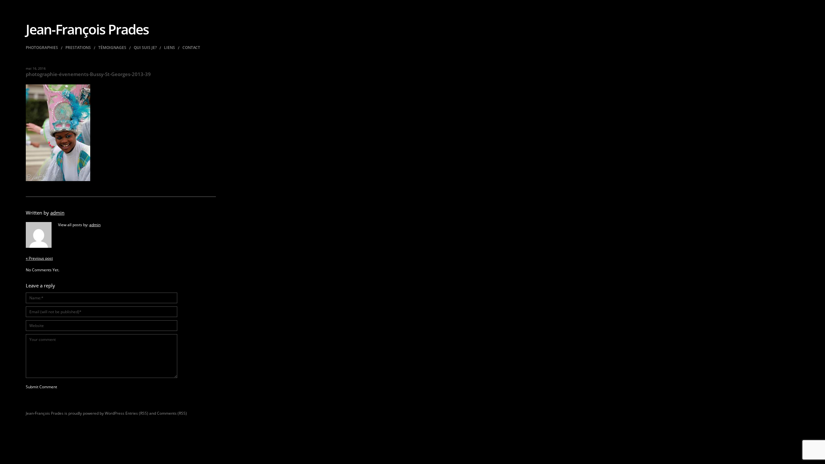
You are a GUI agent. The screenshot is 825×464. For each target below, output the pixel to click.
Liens (169, 48)
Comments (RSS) (172, 413)
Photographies (42, 48)
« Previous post (39, 258)
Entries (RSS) (136, 413)
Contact (191, 48)
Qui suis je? (145, 48)
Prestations (78, 48)
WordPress (114, 413)
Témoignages (112, 48)
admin (57, 212)
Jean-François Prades (87, 29)
